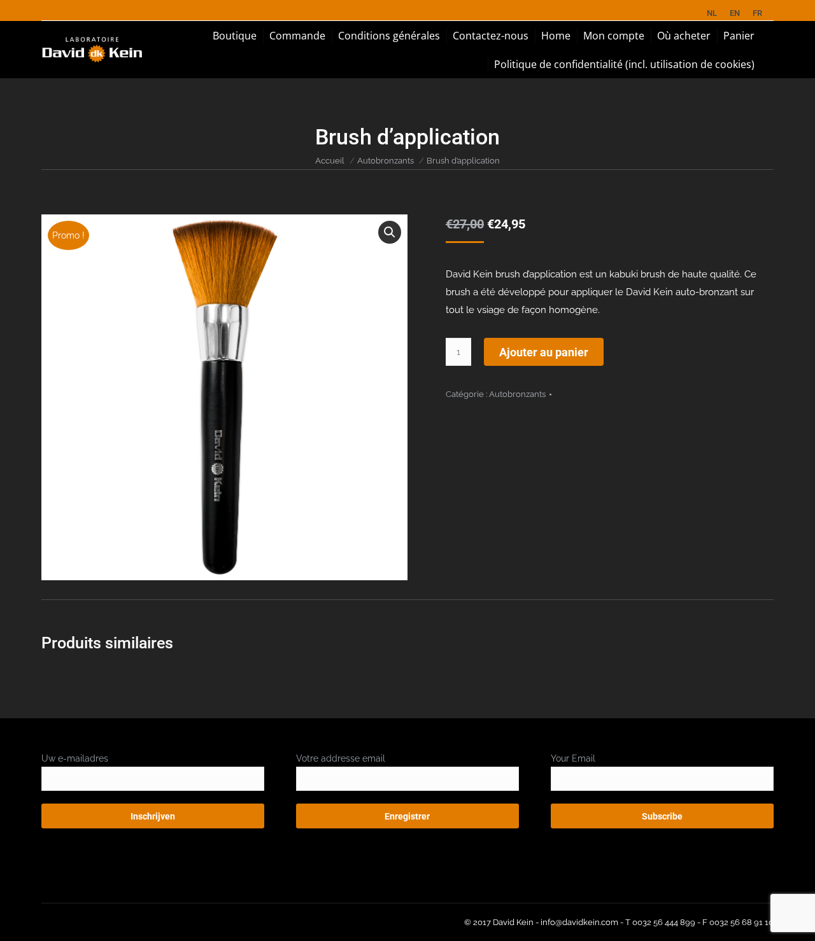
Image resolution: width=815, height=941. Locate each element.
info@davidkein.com (579, 922)
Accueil (329, 160)
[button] (389, 232)
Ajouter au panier (543, 352)
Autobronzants (385, 160)
